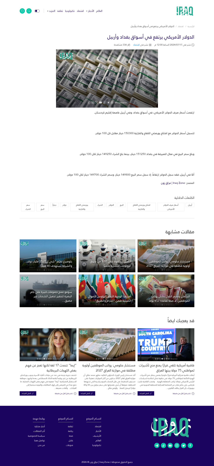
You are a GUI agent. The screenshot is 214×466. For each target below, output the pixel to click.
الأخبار (91, 10)
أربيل (190, 205)
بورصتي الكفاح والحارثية (82, 207)
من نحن (41, 445)
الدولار (111, 205)
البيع (121, 205)
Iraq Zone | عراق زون (173, 183)
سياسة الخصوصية (36, 436)
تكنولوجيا (70, 10)
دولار (64, 205)
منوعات (69, 445)
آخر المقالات (39, 431)
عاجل (71, 440)
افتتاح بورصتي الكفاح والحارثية (141, 207)
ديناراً (54, 205)
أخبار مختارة (40, 426)
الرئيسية (191, 26)
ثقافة (60, 10)
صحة (71, 436)
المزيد (52, 10)
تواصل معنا (39, 440)
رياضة (70, 431)
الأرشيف (97, 436)
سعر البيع (42, 207)
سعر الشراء (28, 207)
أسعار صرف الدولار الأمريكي (170, 207)
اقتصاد (80, 10)
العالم (99, 10)
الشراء (100, 205)
